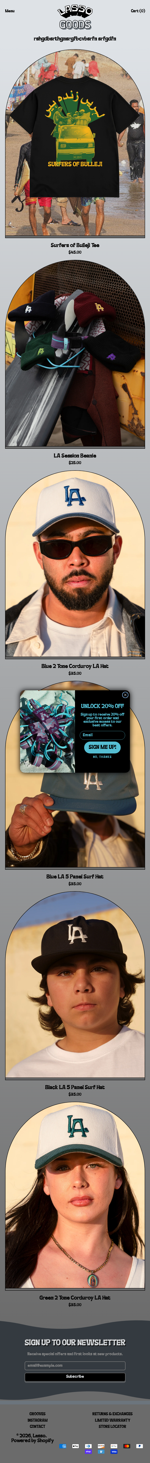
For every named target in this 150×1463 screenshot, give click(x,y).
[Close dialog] (125, 695)
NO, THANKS (102, 757)
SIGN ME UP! (102, 747)
